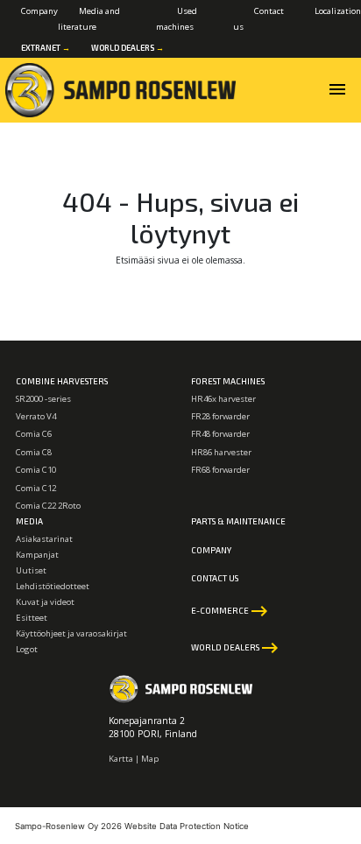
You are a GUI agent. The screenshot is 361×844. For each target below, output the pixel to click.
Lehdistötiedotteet (52, 586)
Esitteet (31, 617)
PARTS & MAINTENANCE (238, 521)
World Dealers (127, 48)
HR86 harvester (221, 452)
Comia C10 (36, 469)
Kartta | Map (134, 758)
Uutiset (31, 570)
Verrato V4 (36, 416)
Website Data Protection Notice (186, 826)
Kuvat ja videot (45, 602)
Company (39, 11)
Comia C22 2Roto (48, 505)
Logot (27, 649)
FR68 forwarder (220, 469)
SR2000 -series (43, 398)
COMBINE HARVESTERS (62, 381)
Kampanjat (37, 554)
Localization (338, 11)
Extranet (45, 48)
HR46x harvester (223, 398)
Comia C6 (34, 434)
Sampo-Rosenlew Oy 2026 (68, 826)
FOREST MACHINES (228, 381)
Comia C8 (34, 452)
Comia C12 (36, 488)
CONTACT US (214, 578)
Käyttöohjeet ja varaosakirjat (71, 633)
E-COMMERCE (230, 611)
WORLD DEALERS (235, 647)
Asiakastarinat (44, 539)
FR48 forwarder (220, 434)
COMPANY (211, 550)
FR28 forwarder (220, 416)
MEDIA (29, 521)
